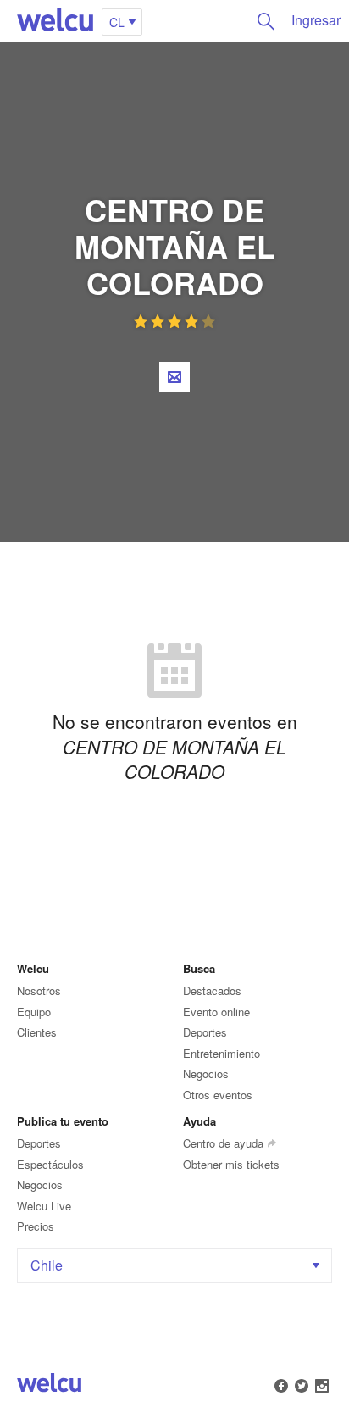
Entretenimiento (221, 1053)
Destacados (212, 990)
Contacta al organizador (174, 377)
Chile (46, 1265)
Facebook (281, 1386)
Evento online (216, 1012)
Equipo (34, 1012)
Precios (35, 1226)
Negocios (206, 1073)
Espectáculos (50, 1164)
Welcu (55, 21)
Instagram (322, 1386)
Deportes (205, 1032)
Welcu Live (44, 1206)
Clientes (37, 1032)
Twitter (301, 1386)
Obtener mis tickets (231, 1164)
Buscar (266, 21)
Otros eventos (217, 1095)
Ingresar (316, 20)
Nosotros (39, 990)
